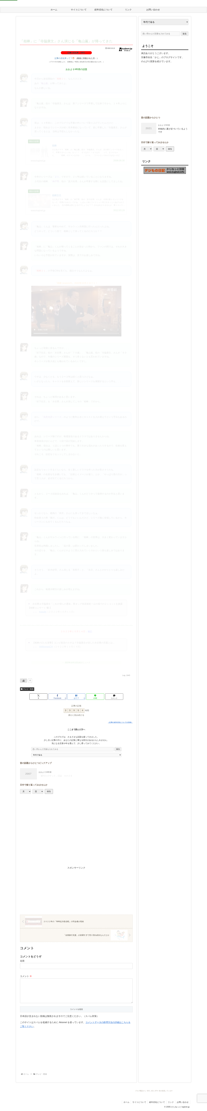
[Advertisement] (76, 27)
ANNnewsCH (46, 646)
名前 (22, 961)
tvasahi (42, 612)
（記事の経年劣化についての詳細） (120, 722)
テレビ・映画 (28, 689)
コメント (26, 976)
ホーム (126, 1102)
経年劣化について (157, 1102)
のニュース (77, 662)
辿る (118, 749)
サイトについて (139, 1102)
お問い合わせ (183, 1102)
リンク (171, 1102)
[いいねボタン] (23, 680)
